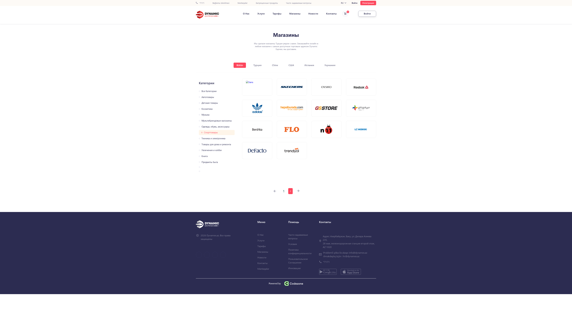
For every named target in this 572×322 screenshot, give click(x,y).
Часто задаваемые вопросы (298, 3)
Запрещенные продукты (267, 3)
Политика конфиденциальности (299, 251)
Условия (292, 244)
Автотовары (208, 97)
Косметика (207, 108)
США (291, 65)
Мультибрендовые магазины (217, 120)
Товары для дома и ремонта (216, 144)
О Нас (246, 13)
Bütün (240, 65)
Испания (309, 65)
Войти (354, 3)
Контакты (331, 13)
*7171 (201, 3)
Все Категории (209, 91)
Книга (205, 156)
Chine (275, 65)
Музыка (205, 114)
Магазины (294, 13)
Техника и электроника (213, 138)
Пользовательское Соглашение (298, 260)
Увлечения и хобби (212, 150)
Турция (257, 65)
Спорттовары (211, 132)
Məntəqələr (243, 3)
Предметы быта (210, 162)
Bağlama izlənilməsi (221, 3)
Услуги (261, 13)
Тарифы (277, 13)
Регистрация (368, 3)
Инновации (294, 268)
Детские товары (210, 103)
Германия (330, 65)
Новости (313, 13)
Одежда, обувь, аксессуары (216, 126)
